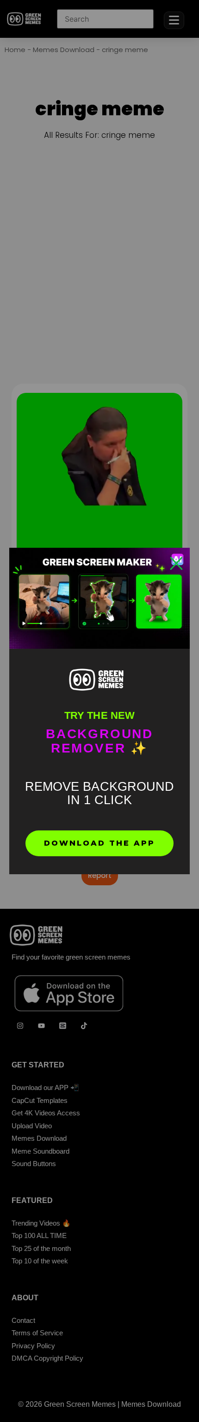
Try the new (99, 715)
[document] (99, 711)
